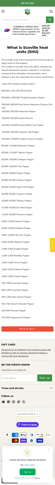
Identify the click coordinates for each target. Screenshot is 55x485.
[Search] (50, 19)
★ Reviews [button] (52, 245)
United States (26, 414)
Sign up (45, 377)
